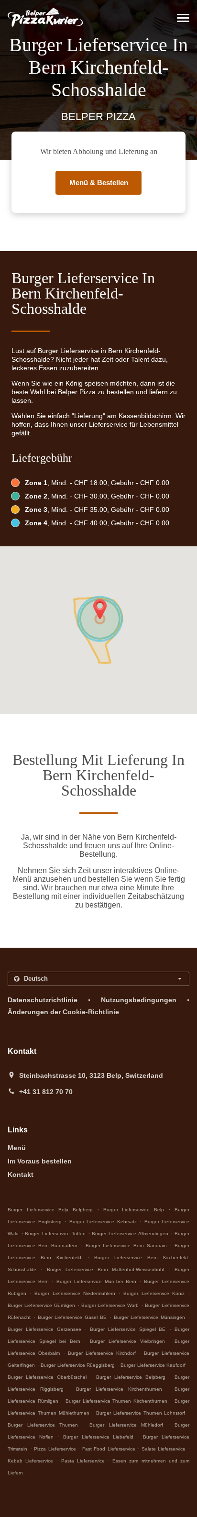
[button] (183, 18)
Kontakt (20, 1174)
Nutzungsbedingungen (138, 1000)
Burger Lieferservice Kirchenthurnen (119, 1389)
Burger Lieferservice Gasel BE (72, 1317)
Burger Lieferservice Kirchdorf (102, 1353)
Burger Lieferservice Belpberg (130, 1377)
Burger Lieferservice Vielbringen (127, 1341)
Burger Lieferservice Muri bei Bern (96, 1281)
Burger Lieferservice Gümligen (41, 1305)
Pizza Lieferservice (56, 1448)
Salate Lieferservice (165, 1448)
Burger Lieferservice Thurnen (43, 1425)
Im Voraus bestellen (40, 1161)
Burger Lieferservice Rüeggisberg (78, 1365)
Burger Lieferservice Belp (133, 1209)
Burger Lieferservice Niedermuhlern (74, 1293)
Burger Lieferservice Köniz (153, 1293)
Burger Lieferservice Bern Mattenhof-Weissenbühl (105, 1269)
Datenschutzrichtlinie (42, 1000)
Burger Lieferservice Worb (110, 1305)
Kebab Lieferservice (32, 1460)
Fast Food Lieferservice (110, 1448)
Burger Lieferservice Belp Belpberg (50, 1209)
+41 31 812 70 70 (46, 1092)
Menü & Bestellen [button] (98, 182)
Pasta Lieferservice (84, 1460)
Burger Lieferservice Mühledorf (126, 1425)
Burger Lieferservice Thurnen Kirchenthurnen (117, 1401)
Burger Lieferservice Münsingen (150, 1317)
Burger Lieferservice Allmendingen (130, 1233)
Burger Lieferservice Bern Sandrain (126, 1245)
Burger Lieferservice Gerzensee (44, 1329)
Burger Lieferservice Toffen (55, 1233)
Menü (17, 1148)
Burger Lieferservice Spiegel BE (127, 1329)
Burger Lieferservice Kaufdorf (153, 1365)
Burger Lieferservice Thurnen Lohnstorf (140, 1413)
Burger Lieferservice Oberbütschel (47, 1377)
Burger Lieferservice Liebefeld (98, 1436)
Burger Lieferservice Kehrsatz (103, 1221)
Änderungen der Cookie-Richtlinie (63, 1012)
